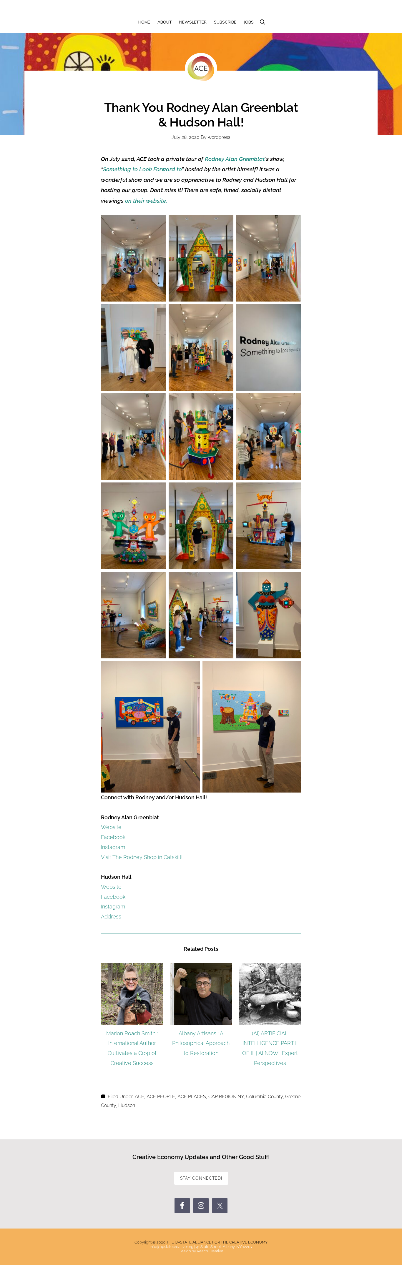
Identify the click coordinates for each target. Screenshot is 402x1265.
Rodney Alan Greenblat (235, 159)
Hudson (126, 1105)
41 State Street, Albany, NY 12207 (224, 1246)
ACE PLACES (191, 1096)
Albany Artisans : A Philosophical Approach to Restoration (201, 1043)
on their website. (146, 200)
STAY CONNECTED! (201, 1178)
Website (111, 827)
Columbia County (264, 1096)
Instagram (113, 847)
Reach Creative (210, 1251)
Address (111, 916)
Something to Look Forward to (142, 169)
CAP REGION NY (226, 1096)
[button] (262, 22)
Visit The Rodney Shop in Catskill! (141, 857)
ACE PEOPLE (161, 1096)
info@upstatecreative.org (171, 1246)
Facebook (113, 837)
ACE (139, 1096)
